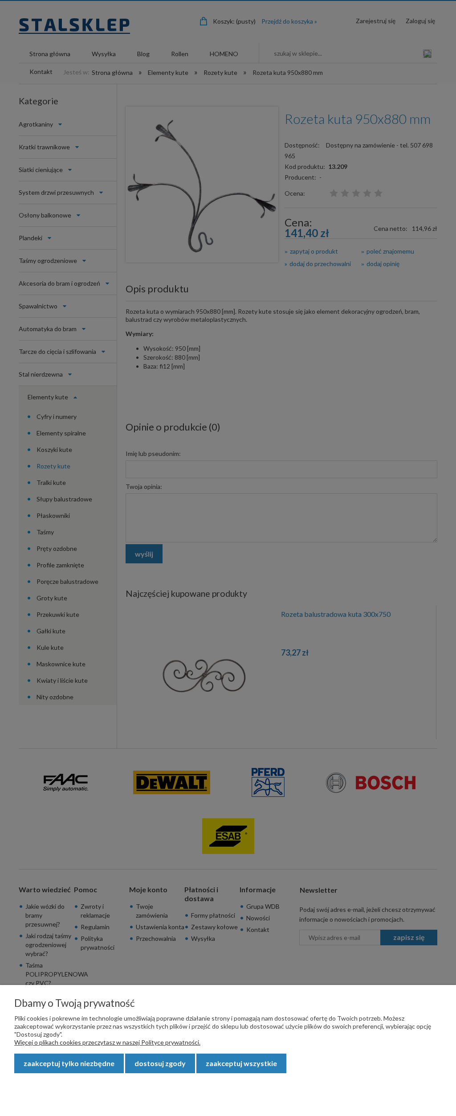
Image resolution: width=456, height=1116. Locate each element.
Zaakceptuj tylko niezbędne (69, 1063)
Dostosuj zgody (160, 1063)
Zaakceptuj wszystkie (241, 1063)
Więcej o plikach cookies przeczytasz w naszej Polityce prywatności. (107, 1042)
